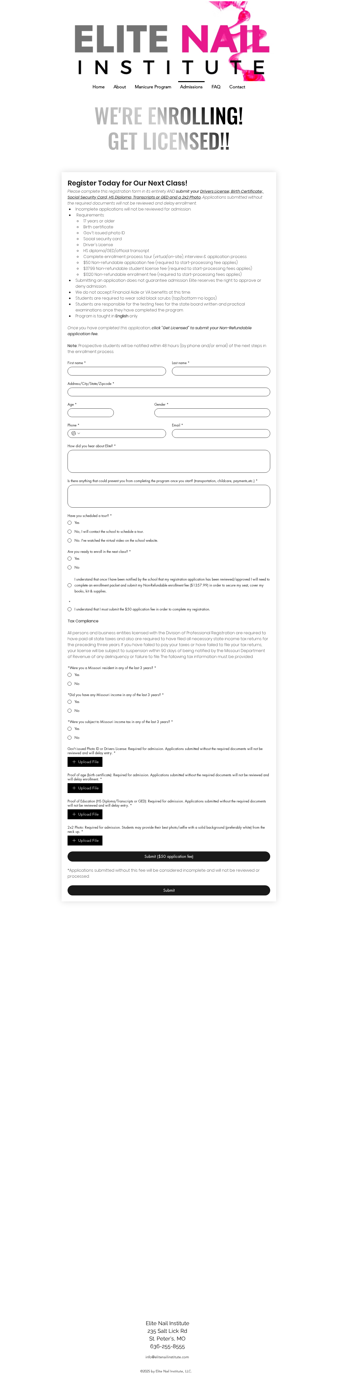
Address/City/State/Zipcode (91, 383)
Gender (161, 404)
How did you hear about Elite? (92, 446)
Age (72, 404)
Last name (181, 363)
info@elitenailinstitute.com (167, 1357)
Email (177, 425)
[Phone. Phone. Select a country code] (76, 433)
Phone (73, 425)
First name (77, 363)
